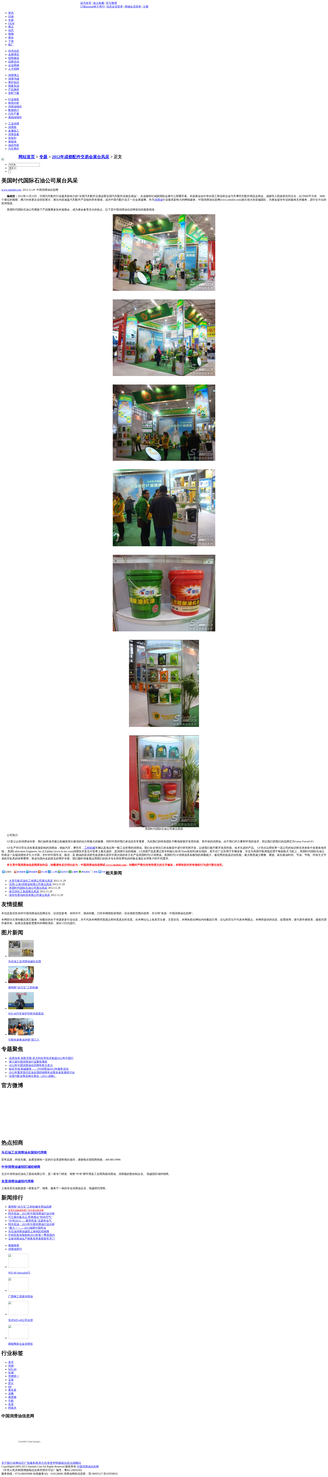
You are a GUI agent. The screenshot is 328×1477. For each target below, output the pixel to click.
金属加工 (13, 130)
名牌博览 (13, 54)
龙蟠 (11, 1393)
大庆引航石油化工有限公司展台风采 (31, 880)
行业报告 (13, 99)
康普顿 (12, 1397)
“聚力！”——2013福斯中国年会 (27, 1227)
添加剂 (12, 137)
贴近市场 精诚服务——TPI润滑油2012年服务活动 (39, 1068)
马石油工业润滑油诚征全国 (24, 961)
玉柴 (11, 1379)
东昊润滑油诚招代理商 (17, 1181)
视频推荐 (13, 1245)
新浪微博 (21, 872)
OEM (11, 23)
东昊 (11, 1404)
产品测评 (13, 89)
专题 (11, 20)
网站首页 (26, 157)
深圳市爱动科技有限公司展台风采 (29, 895)
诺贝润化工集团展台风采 (24, 891)
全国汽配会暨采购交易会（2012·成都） (32, 1076)
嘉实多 (12, 1389)
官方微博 (111, 3)
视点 (11, 26)
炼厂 (11, 44)
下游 (11, 41)
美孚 (11, 1362)
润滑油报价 (15, 106)
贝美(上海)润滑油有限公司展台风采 (30, 884)
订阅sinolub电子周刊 (92, 6)
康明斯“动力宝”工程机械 (23, 987)
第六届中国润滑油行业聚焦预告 (28, 1061)
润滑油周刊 (15, 1249)
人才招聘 (13, 68)
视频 (11, 33)
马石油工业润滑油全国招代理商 (24, 1152)
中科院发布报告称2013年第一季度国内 (31, 1235)
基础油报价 (15, 117)
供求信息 (13, 50)
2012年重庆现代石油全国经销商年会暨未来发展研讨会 (42, 1072)
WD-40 (12, 1369)
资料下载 (13, 93)
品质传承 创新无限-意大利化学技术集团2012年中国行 (41, 1058)
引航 (11, 1400)
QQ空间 (64, 872)
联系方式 (41, 1462)
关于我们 (6, 1462)
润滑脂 (12, 127)
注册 (145, 6)
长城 (11, 1372)
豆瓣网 (75, 872)
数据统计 (13, 110)
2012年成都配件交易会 (72, 157)
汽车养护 (13, 148)
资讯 (11, 12)
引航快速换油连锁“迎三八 (23, 1039)
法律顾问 (75, 1462)
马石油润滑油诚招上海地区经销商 (28, 1231)
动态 (11, 30)
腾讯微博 (33, 872)
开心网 (44, 872)
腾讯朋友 (86, 872)
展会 (11, 37)
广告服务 (29, 1462)
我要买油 (13, 85)
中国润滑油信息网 (88, 1466)
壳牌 (11, 1365)
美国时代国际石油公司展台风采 (28, 887)
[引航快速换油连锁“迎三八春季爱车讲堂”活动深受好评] (21, 1034)
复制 (96, 872)
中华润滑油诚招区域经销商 (20, 1167)
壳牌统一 (13, 1376)
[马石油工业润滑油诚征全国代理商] (21, 956)
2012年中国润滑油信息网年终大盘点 (31, 1065)
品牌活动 (13, 61)
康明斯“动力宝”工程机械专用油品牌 (30, 1206)
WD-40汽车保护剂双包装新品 (26, 1013)
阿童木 (12, 1407)
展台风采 (101, 157)
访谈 (11, 16)
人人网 (54, 872)
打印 (103, 872)
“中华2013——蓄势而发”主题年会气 (30, 1220)
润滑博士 (13, 75)
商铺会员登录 (133, 6)
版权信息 (64, 1462)
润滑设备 (13, 134)
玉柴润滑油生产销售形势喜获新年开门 (31, 1238)
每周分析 (13, 103)
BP (10, 1386)
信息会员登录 (114, 6)
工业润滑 (13, 123)
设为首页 (85, 3)
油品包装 (13, 145)
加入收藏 (98, 3)
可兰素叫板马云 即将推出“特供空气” (30, 1217)
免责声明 (52, 1462)
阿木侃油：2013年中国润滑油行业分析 (31, 1213)
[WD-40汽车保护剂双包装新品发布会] (21, 1008)
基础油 (12, 141)
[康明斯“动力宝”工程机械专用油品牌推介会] (21, 982)
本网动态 (18, 1462)
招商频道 (13, 58)
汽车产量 (13, 113)
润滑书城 (13, 78)
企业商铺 (13, 65)
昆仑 (11, 1383)
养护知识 (13, 82)
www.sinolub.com (11, 189)
